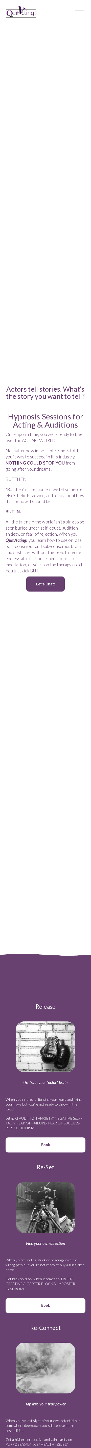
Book (45, 1145)
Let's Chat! (45, 584)
